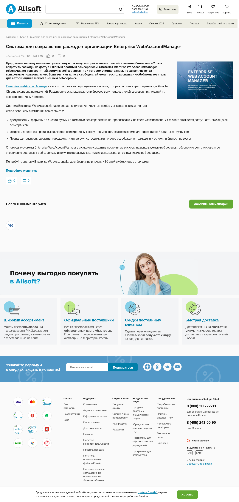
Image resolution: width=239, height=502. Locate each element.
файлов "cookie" (147, 492)
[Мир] (18, 443)
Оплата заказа (91, 422)
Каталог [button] (23, 23)
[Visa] (18, 401)
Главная (11, 36)
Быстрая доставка (202, 320)
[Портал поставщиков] (47, 429)
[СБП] (32, 443)
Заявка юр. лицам (117, 23)
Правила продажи (93, 449)
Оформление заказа (95, 416)
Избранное (213, 12)
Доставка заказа (92, 428)
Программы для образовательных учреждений (143, 441)
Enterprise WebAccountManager (26, 86)
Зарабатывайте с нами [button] (220, 23)
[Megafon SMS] (47, 415)
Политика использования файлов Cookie (92, 459)
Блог (23, 36)
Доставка (177, 23)
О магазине (90, 404)
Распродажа (119, 423)
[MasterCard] (32, 401)
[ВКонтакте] (10, 225)
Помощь (194, 23)
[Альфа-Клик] (32, 415)
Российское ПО (90, 23)
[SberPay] (18, 415)
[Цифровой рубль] (47, 443)
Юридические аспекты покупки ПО (142, 428)
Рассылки (118, 429)
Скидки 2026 (156, 23)
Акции (138, 23)
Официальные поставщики (89, 320)
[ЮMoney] (47, 401)
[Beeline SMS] (18, 429)
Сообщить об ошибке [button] (199, 463)
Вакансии (162, 442)
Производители (55, 23)
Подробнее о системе (21, 170)
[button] (190, 9)
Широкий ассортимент (24, 320)
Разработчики (71, 413)
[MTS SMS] (32, 429)
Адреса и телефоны (95, 410)
